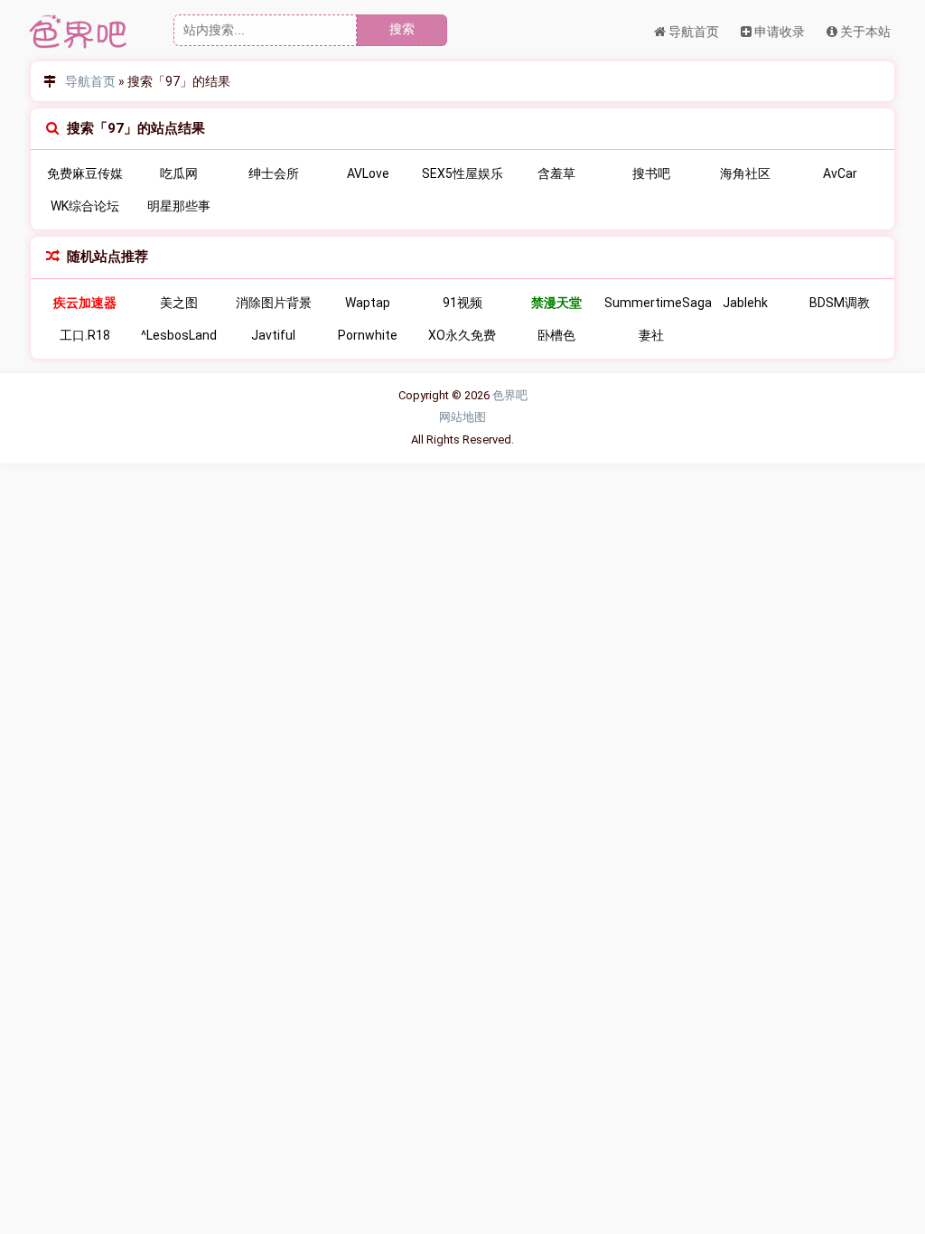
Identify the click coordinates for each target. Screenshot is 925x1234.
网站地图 (462, 417)
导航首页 (692, 31)
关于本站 (864, 31)
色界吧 (510, 395)
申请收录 (778, 31)
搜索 (402, 29)
